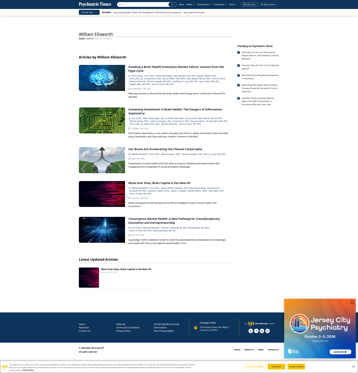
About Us (249, 349)
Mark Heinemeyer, (164, 75)
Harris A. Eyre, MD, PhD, (140, 230)
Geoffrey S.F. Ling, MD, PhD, (185, 81)
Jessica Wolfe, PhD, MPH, (173, 78)
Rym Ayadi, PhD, (216, 190)
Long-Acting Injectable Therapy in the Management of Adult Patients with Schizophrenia (147, 12)
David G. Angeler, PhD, (192, 154)
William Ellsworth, (137, 81)
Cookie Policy (28, 370)
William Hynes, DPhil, (139, 121)
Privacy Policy (123, 330)
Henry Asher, (137, 75)
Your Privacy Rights (164, 330)
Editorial (120, 324)
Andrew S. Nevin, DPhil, (159, 190)
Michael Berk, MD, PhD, (185, 75)
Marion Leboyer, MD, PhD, (159, 81)
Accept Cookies (296, 366)
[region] (179, 367)
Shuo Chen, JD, (136, 78)
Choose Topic (87, 12)
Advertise (84, 327)
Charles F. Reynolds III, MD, (174, 227)
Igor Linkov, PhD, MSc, (209, 81)
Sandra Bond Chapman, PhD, (174, 188)
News (181, 4)
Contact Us (84, 330)
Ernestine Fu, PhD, (152, 78)
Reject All (276, 366)
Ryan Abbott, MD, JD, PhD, (198, 78)
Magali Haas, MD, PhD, (140, 84)
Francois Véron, (219, 78)
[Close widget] (352, 302)
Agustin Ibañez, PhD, (206, 75)
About (82, 324)
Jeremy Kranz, (213, 188)
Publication (219, 4)
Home (82, 38)
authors (90, 38)
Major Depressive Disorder (194, 12)
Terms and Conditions (128, 327)
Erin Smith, (150, 75)
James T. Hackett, (179, 190)
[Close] (353, 366)
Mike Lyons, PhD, (152, 124)
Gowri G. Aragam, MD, (160, 121)
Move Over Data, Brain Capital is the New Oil (126, 269)
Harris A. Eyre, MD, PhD (163, 84)
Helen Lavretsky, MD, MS (164, 230)
